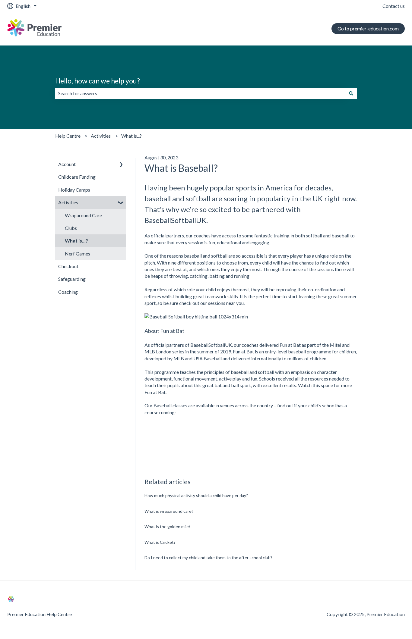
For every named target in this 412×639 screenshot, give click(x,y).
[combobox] (200, 93)
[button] (121, 164)
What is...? (131, 136)
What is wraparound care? (168, 511)
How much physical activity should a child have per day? (196, 495)
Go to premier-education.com (368, 28)
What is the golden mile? (167, 526)
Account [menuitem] (67, 164)
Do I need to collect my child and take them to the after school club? (208, 557)
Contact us (393, 6)
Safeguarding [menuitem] (72, 279)
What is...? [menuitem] (76, 240)
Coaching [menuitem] (68, 292)
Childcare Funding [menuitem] (77, 177)
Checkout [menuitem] (68, 266)
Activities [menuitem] (68, 202)
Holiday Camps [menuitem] (74, 190)
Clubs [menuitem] (71, 228)
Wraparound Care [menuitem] (83, 215)
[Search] (351, 93)
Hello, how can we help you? (97, 81)
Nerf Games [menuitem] (77, 253)
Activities (101, 136)
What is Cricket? (160, 542)
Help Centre (68, 136)
